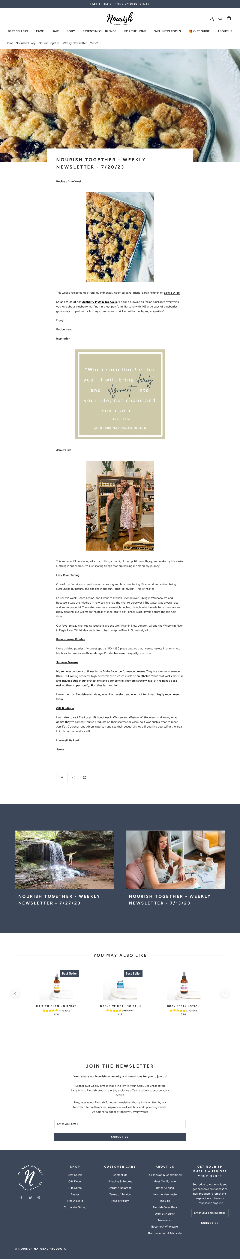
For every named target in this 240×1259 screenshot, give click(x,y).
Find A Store (75, 1200)
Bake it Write (172, 292)
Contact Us (120, 1175)
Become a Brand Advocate (165, 1233)
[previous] (15, 993)
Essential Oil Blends (99, 31)
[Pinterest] (39, 1197)
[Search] (220, 18)
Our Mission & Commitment (165, 1175)
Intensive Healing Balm (120, 1006)
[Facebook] (21, 1197)
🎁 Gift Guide (199, 31)
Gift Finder (75, 1181)
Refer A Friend (165, 1188)
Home (9, 43)
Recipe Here (63, 329)
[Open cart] (229, 18)
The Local (85, 717)
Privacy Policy (120, 1200)
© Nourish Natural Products (40, 1248)
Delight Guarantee (120, 1188)
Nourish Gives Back (165, 1207)
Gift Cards (75, 1188)
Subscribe (120, 1136)
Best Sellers (18, 31)
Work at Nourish (165, 1213)
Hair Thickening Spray (56, 1006)
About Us (225, 31)
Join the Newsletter (165, 1194)
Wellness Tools (167, 31)
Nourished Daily (25, 43)
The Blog (165, 1200)
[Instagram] (30, 1197)
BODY (71, 31)
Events (75, 1194)
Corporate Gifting (75, 1207)
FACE (40, 31)
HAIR (55, 31)
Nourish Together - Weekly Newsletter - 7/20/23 (69, 43)
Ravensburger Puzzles (99, 653)
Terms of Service (120, 1194)
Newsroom (165, 1220)
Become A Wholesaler (165, 1226)
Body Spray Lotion (183, 1006)
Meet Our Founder (165, 1181)
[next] (224, 993)
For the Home (135, 31)
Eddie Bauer (110, 671)
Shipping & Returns (120, 1181)
